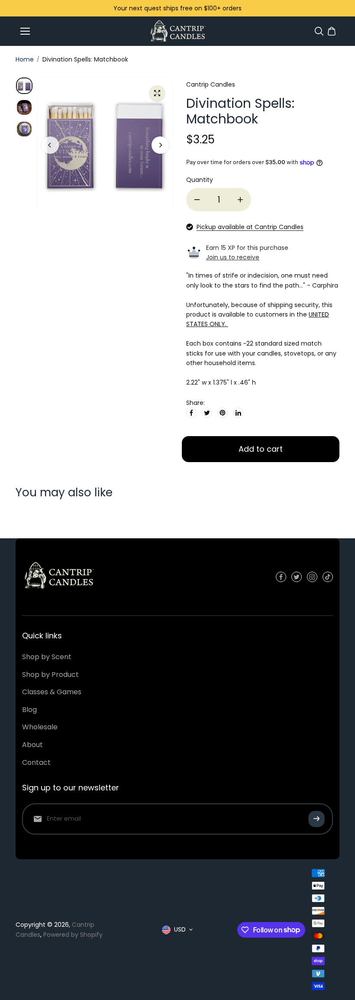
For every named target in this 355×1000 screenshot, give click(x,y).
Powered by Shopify (73, 934)
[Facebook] (191, 413)
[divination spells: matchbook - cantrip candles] (157, 93)
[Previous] (50, 145)
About (32, 745)
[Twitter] (207, 413)
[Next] (160, 145)
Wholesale (40, 727)
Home (25, 59)
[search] (319, 31)
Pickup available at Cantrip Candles (250, 227)
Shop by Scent (46, 657)
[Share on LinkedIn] (238, 413)
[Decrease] (197, 199)
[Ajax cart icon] (331, 31)
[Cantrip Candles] (177, 30)
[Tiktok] (328, 577)
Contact (36, 762)
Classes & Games (51, 692)
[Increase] (240, 199)
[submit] (316, 819)
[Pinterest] (222, 413)
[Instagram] (312, 577)
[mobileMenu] (25, 31)
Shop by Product (50, 675)
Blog (29, 710)
